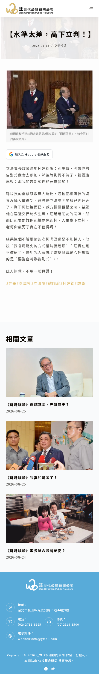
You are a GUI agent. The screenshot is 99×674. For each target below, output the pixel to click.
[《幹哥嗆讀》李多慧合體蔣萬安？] (49, 518)
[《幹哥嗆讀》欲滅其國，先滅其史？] (49, 372)
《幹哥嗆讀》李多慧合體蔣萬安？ (36, 550)
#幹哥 (11, 283)
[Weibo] (53, 669)
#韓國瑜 (53, 283)
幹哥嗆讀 (61, 45)
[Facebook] (46, 669)
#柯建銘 (67, 283)
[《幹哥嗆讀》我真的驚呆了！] (49, 445)
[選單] (91, 9)
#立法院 (38, 283)
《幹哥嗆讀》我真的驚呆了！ (32, 477)
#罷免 (80, 283)
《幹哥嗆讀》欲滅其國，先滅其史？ (38, 404)
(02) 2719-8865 (29, 624)
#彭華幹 (24, 283)
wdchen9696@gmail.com (37, 638)
